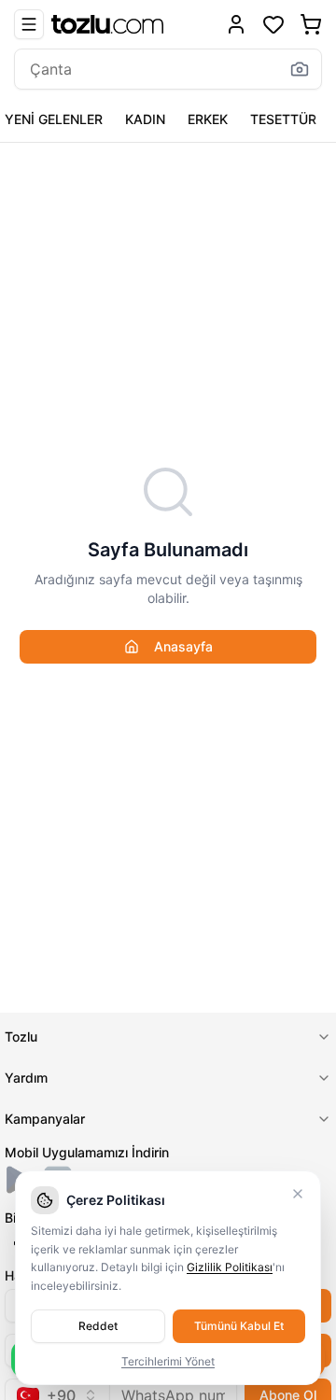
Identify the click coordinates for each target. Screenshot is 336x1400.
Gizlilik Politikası (230, 1267)
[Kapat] (298, 1194)
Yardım (26, 1077)
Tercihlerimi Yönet (168, 1361)
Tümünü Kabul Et (239, 1326)
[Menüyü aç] (29, 24)
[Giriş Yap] (236, 24)
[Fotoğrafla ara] (300, 69)
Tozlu (21, 1036)
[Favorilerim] (273, 24)
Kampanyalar (45, 1119)
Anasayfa (183, 646)
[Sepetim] (311, 24)
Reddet (98, 1326)
